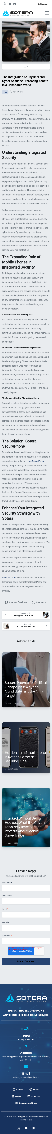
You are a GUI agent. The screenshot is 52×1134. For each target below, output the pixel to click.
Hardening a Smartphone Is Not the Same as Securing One (25, 756)
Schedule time (9, 577)
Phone (26, 1036)
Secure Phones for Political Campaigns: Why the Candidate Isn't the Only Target (26, 689)
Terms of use (26, 1120)
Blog (5, 92)
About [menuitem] (19, 1089)
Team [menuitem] (36, 1089)
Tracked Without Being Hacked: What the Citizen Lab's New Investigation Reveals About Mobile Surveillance (25, 827)
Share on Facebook (18, 602)
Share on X (41, 602)
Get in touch (43, 4)
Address (26, 1053)
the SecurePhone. (36, 461)
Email (26, 1074)
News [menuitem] (18, 1096)
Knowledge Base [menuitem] (28, 1103)
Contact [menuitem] (35, 1096)
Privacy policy (41, 1116)
